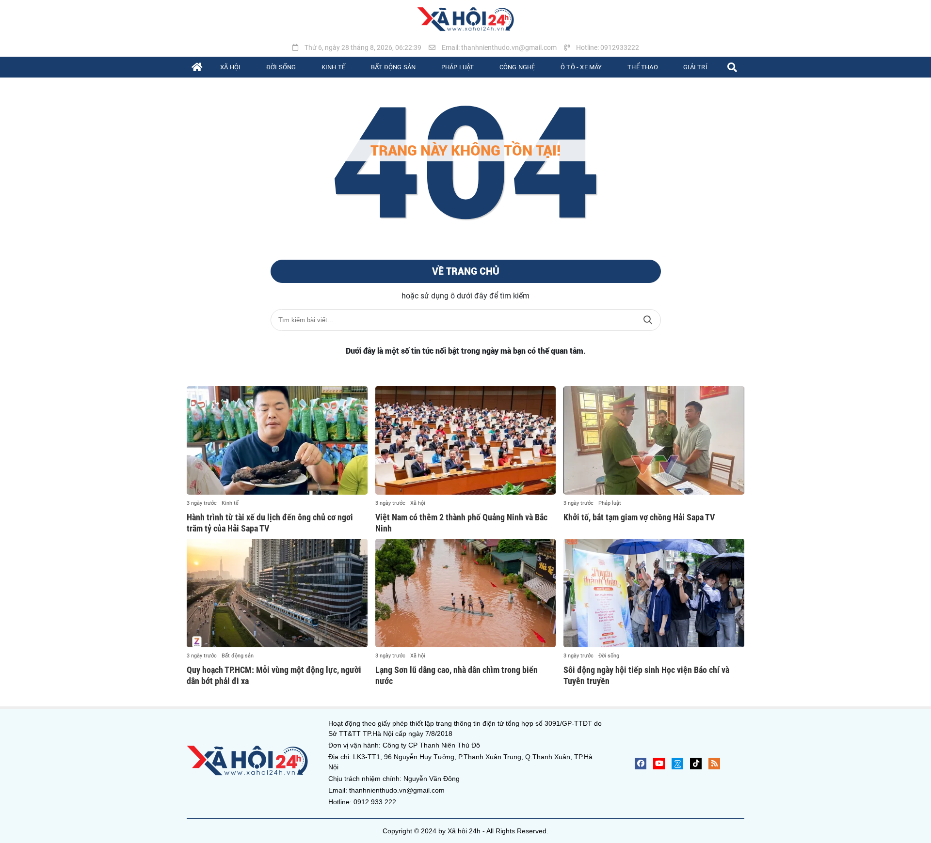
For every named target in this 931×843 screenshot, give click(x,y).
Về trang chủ (465, 271)
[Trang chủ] (197, 67)
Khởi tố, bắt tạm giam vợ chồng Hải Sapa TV (639, 517)
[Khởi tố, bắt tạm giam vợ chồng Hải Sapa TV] (653, 440)
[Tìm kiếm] (732, 67)
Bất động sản (238, 656)
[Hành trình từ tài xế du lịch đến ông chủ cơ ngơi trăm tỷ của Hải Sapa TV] (277, 440)
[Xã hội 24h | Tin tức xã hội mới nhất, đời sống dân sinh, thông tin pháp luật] (465, 19)
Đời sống (608, 656)
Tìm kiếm (648, 320)
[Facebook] (640, 763)
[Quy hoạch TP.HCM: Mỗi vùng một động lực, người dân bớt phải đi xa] (277, 593)
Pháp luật (609, 503)
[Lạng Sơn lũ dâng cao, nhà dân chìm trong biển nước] (465, 593)
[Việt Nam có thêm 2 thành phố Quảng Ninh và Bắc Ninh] (465, 440)
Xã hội (417, 503)
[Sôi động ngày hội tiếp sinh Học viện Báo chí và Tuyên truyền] (653, 593)
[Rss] (714, 763)
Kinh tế (230, 503)
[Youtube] (659, 763)
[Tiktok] (696, 763)
